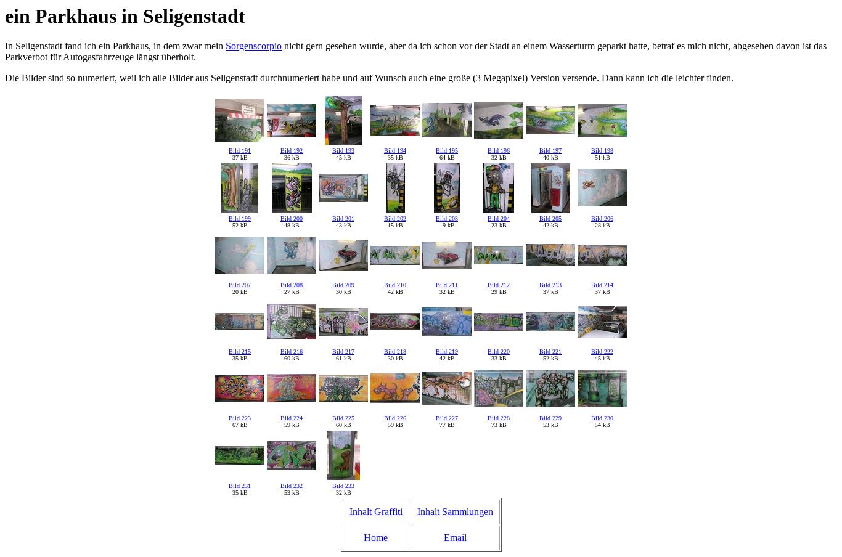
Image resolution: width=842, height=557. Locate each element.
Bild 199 (240, 218)
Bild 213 (550, 285)
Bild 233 (343, 485)
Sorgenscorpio (254, 46)
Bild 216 (291, 351)
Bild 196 (499, 150)
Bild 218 (395, 351)
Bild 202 (395, 218)
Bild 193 (343, 150)
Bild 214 (602, 285)
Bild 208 (291, 285)
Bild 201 (343, 218)
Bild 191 (240, 150)
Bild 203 (447, 218)
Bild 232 (291, 485)
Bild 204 (499, 218)
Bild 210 (395, 285)
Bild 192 (291, 150)
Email (455, 537)
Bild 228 (499, 418)
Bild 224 (291, 418)
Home (376, 537)
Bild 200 (291, 218)
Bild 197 (550, 150)
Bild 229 (550, 418)
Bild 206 (602, 218)
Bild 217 (343, 351)
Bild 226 (395, 418)
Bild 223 (240, 418)
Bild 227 (447, 418)
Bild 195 (447, 150)
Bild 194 (395, 150)
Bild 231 (240, 485)
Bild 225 (343, 418)
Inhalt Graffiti (376, 511)
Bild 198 (602, 150)
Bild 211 (447, 285)
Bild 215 (240, 351)
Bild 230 (602, 418)
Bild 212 (499, 285)
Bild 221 (550, 351)
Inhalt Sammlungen (455, 511)
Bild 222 (602, 351)
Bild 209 (343, 285)
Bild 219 (447, 351)
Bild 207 (240, 285)
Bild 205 (550, 218)
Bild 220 (499, 351)
